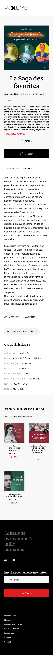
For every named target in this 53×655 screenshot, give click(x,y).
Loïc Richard (37, 94)
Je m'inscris (26, 593)
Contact (7, 642)
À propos (7, 637)
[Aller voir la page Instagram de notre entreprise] (13, 559)
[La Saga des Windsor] (39, 433)
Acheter (29, 153)
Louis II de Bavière (14, 494)
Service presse (10, 633)
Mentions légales (11, 615)
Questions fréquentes (12, 628)
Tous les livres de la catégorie (18, 416)
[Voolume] (15, 8)
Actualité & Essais (22, 358)
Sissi (14, 446)
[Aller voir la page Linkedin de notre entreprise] (5, 559)
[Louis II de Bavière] (14, 480)
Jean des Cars (11, 94)
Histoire (37, 358)
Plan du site (9, 620)
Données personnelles (13, 624)
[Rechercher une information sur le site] (41, 8)
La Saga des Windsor (38, 446)
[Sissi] (14, 433)
